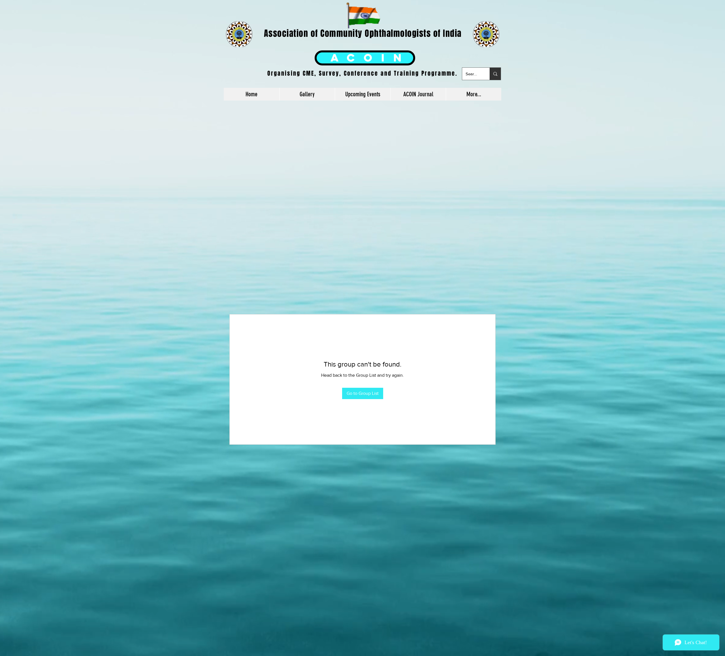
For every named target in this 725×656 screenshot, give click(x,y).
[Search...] (495, 74)
